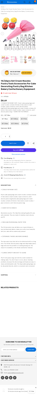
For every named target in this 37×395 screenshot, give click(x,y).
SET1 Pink (24, 119)
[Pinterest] (6, 377)
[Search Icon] (24, 2)
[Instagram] (2, 377)
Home (2, 7)
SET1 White (14, 119)
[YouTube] (10, 377)
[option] (18, 33)
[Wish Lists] (28, 143)
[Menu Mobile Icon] (2, 2)
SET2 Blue (5, 123)
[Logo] (12, 2)
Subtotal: (4, 128)
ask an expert (26, 73)
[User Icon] (30, 2)
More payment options (18, 154)
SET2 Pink (25, 123)
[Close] (36, 387)
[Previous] (2, 33)
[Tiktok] (14, 377)
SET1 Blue (5, 119)
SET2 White (15, 123)
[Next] (34, 33)
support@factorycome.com (15, 373)
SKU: (2, 96)
